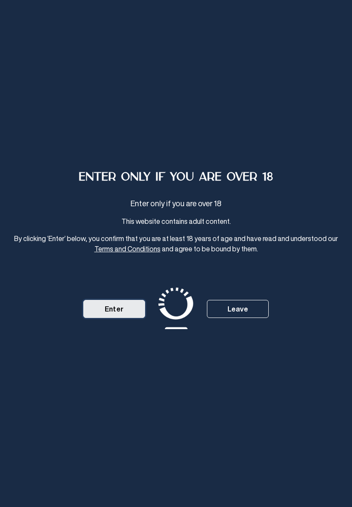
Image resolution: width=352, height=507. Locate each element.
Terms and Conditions (127, 249)
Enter (114, 309)
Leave (238, 309)
